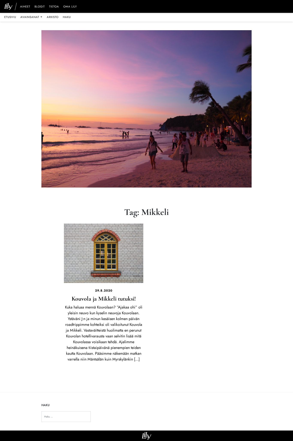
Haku (67, 17)
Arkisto (53, 17)
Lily (146, 436)
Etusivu (10, 17)
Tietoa (54, 7)
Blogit (40, 7)
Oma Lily (70, 7)
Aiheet (25, 7)
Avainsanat (31, 17)
